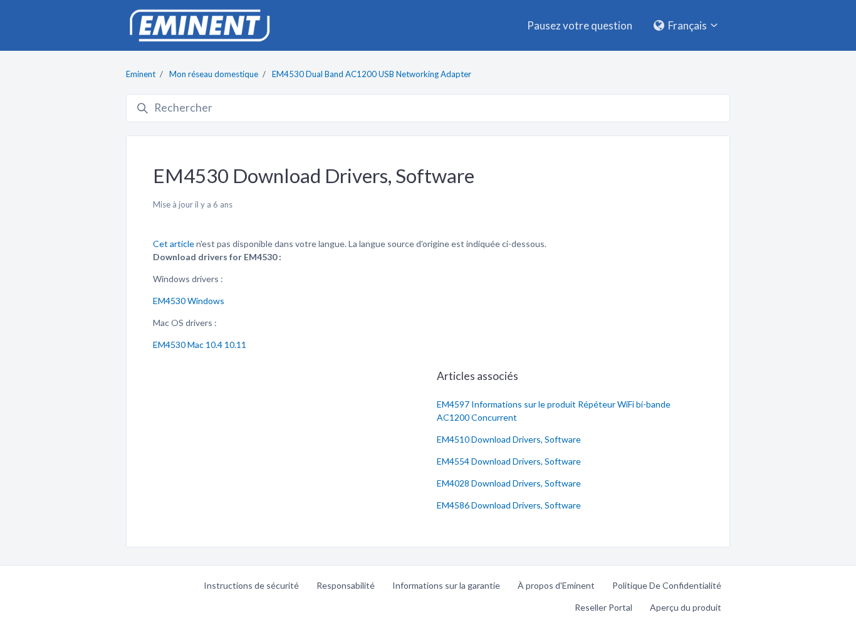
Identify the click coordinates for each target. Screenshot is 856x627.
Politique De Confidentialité (666, 585)
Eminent (140, 74)
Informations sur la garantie (446, 585)
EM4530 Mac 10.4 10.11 (199, 344)
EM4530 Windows (188, 300)
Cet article (174, 243)
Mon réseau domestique (213, 74)
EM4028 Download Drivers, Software (509, 483)
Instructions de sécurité (251, 585)
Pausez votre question (579, 25)
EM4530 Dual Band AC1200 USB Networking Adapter (371, 74)
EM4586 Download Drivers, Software (509, 505)
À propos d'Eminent (556, 585)
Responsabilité (345, 585)
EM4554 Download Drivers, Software (509, 461)
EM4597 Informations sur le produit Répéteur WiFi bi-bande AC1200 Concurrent (554, 411)
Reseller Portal (603, 607)
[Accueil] (199, 25)
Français (687, 25)
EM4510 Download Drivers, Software (509, 439)
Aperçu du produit (685, 607)
